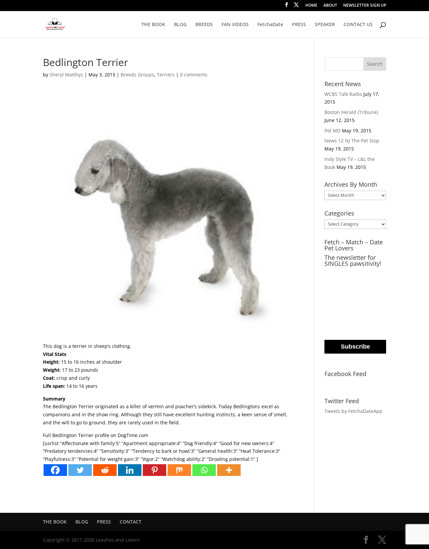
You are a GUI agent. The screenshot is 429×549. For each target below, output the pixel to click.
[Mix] (179, 470)
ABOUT (330, 5)
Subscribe (355, 346)
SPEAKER (325, 24)
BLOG (180, 24)
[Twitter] (80, 470)
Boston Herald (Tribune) (351, 112)
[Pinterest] (154, 470)
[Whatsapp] (204, 470)
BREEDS (204, 24)
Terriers (166, 74)
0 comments (193, 74)
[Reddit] (105, 470)
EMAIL (332, 274)
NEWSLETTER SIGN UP (364, 5)
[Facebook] (55, 470)
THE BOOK (153, 24)
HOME (311, 5)
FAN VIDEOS (235, 24)
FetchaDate (270, 24)
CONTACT (130, 521)
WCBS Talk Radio (343, 94)
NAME (332, 301)
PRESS (299, 24)
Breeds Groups (137, 74)
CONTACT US (358, 24)
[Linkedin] (129, 470)
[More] (229, 470)
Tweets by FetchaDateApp (353, 411)
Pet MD (332, 130)
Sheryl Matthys (66, 74)
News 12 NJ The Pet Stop (351, 140)
